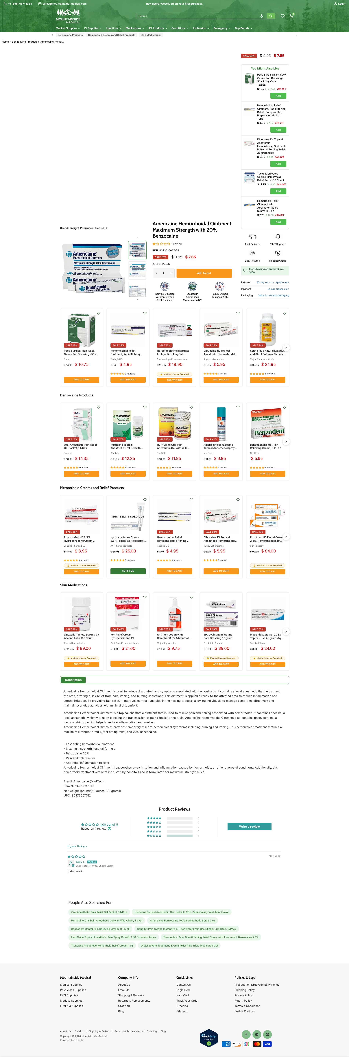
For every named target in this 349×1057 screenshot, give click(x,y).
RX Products (156, 28)
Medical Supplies (67, 28)
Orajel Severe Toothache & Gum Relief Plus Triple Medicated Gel (179, 945)
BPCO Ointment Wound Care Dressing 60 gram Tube (218, 638)
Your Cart (182, 995)
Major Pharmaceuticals (262, 359)
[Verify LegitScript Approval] (209, 1038)
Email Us (123, 990)
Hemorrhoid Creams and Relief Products (111, 34)
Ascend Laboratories (74, 643)
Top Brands (242, 28)
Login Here (183, 990)
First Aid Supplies (71, 1006)
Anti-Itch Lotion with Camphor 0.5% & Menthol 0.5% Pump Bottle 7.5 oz (173, 638)
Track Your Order (187, 1000)
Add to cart (81, 379)
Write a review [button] (249, 826)
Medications (134, 28)
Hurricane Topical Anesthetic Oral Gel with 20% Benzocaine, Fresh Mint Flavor (125, 449)
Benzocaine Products (70, 34)
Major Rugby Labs (166, 643)
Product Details (161, 264)
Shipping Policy (244, 990)
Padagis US (116, 359)
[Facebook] (246, 1034)
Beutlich (114, 453)
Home (5, 41)
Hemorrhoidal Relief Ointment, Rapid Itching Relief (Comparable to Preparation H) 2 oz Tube (125, 355)
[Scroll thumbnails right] (137, 299)
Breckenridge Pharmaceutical (172, 359)
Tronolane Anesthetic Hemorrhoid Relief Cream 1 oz (102, 945)
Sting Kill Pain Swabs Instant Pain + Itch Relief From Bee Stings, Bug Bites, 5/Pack (186, 928)
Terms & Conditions (247, 1006)
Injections (112, 28)
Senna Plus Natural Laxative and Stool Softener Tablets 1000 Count (267, 354)
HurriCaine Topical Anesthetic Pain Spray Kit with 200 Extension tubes (113, 937)
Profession (200, 28)
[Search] (271, 16)
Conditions (178, 28)
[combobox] (201, 16)
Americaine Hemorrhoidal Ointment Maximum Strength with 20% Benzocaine (52, 41)
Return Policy (243, 1000)
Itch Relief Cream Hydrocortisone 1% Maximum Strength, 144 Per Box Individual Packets (127, 639)
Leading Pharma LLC (74, 545)
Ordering (124, 1006)
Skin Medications (151, 34)
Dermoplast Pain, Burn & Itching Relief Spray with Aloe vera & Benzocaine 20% (211, 937)
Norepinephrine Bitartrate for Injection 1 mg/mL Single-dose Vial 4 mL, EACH (173, 355)
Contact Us (183, 984)
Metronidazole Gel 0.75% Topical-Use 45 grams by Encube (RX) (265, 638)
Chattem (254, 453)
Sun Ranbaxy (257, 545)
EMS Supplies (69, 995)
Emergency (220, 28)
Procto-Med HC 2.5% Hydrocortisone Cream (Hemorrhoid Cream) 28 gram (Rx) (79, 542)
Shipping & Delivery (131, 995)
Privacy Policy (243, 995)
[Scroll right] (297, 35)
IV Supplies (91, 28)
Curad (67, 359)
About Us (124, 984)
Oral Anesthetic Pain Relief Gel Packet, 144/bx (80, 446)
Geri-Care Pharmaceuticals (124, 643)
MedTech (208, 453)
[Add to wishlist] (98, 313)
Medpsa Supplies (71, 1000)
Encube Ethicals (258, 643)
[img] (76, 856)
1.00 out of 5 (109, 824)
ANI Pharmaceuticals (121, 545)
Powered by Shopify (71, 1040)
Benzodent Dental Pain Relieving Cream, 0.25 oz (265, 446)
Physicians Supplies (73, 990)
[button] (261, 16)
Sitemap (181, 1011)
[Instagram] (256, 1034)
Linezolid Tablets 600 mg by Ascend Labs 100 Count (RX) (81, 638)
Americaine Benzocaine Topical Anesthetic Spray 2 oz (220, 448)
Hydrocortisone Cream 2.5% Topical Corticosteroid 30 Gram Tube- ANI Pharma (127, 540)
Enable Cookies (244, 1011)
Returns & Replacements (134, 1000)
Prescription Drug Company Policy (256, 984)
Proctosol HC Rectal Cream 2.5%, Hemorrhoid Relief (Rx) (267, 540)
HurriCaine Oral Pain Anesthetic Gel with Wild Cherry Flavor (172, 448)
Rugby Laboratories (214, 359)
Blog (121, 1011)
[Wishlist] (283, 16)
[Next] (286, 348)
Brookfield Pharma (213, 643)
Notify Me (128, 571)
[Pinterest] (267, 1034)
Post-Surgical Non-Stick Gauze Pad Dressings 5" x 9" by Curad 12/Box (80, 354)
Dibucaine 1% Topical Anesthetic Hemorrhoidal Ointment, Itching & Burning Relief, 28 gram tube (221, 355)
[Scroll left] (52, 35)
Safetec (68, 453)
